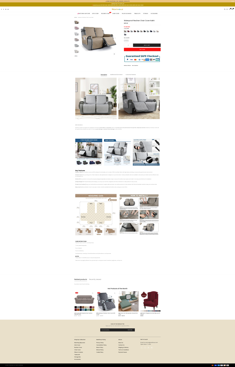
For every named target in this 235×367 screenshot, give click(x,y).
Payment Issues (122, 352)
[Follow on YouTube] (8, 9)
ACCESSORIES (154, 13)
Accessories (77, 359)
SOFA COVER (95, 13)
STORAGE (145, 13)
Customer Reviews (131, 74)
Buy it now (142, 49)
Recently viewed (95, 279)
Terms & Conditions (123, 350)
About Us (120, 342)
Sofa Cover (77, 345)
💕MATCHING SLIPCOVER (84, 13)
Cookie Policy (99, 352)
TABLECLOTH (137, 13)
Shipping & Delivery (123, 347)
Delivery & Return (127, 65)
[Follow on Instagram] (3, 9)
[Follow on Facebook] (1, 9)
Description (104, 74)
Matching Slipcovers (79, 342)
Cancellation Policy (101, 345)
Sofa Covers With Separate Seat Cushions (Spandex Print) (83, 314)
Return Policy (99, 347)
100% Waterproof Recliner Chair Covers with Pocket (105, 314)
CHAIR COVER (115, 13)
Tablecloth (77, 354)
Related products (80, 279)
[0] (229, 9)
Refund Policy (100, 350)
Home (75, 17)
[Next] (115, 38)
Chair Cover (77, 350)
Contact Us (121, 345)
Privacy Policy (100, 342)
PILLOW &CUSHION (126, 13)
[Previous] (81, 38)
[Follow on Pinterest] (5, 9)
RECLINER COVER (106, 13)
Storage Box (77, 357)
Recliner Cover (78, 347)
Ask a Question (135, 65)
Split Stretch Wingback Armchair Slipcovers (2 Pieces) (150, 314)
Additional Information (116, 74)
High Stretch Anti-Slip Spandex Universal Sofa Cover (128, 314)
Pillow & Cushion (78, 352)
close (3, 1)
